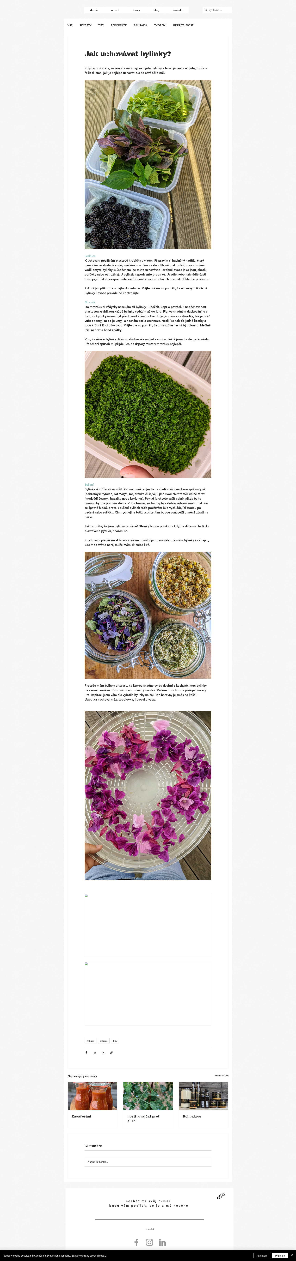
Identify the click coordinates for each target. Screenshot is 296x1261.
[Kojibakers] (203, 1096)
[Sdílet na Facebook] (86, 1052)
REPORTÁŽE (119, 25)
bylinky (90, 1040)
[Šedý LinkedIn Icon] (162, 1242)
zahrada (103, 1040)
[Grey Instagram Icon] (149, 1242)
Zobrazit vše (222, 1075)
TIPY (101, 25)
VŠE (70, 25)
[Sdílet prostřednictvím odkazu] (111, 1052)
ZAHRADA (140, 25)
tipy (115, 1040)
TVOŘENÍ (160, 25)
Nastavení (261, 1255)
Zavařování (81, 1116)
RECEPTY (85, 25)
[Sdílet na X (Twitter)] (94, 1052)
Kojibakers (192, 1116)
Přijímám (280, 1255)
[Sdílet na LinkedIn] (103, 1052)
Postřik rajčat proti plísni (144, 1118)
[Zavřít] (292, 1255)
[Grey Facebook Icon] (136, 1242)
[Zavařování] (92, 1096)
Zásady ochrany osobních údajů (89, 1255)
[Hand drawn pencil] (221, 1196)
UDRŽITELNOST (183, 25)
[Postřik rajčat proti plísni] (148, 1096)
